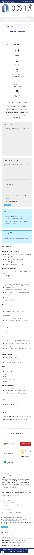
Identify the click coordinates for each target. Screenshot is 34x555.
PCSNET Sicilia (17, 118)
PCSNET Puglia (22, 115)
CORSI (12, 26)
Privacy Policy (4, 554)
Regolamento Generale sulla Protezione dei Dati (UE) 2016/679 (16, 520)
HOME (7, 26)
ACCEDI (24, 1)
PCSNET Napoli (12, 115)
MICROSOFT (17, 26)
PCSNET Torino (23, 109)
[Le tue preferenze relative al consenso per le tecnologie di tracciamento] (2, 552)
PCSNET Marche (24, 112)
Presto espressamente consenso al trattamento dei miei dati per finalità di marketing (18, 200)
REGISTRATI (29, 1)
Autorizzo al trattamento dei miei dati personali (16, 194)
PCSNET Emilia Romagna (11, 112)
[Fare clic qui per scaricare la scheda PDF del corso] (7, 45)
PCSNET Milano (22, 106)
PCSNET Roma (11, 106)
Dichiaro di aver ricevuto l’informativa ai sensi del (17, 197)
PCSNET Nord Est (11, 109)
